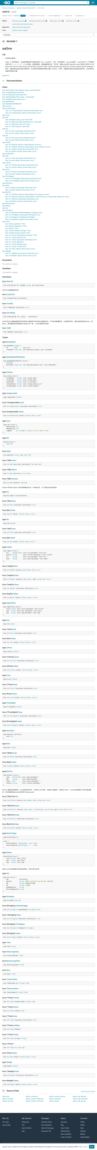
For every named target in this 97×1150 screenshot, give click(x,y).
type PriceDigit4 (8, 176)
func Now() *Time (11, 228)
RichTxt (9, 771)
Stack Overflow (26, 1128)
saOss (24, 570)
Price (8, 675)
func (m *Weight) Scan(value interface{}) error (21, 253)
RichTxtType (16, 777)
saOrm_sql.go (54, 1101)
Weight (9, 1062)
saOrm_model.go (32, 1096)
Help (23, 1131)
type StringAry (7, 210)
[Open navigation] (93, 3)
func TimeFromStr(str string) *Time (18, 231)
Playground (25, 1122)
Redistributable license (38, 21)
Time (20, 349)
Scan (22, 402)
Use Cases (5, 1122)
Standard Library (46, 1122)
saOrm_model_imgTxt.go (35, 1099)
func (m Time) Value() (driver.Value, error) (20, 249)
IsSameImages (22, 906)
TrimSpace (20, 924)
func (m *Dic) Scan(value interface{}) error (20, 131)
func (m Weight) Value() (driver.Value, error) (21, 255)
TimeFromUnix (12, 989)
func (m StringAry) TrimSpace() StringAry (20, 217)
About (63, 1118)
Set (7, 873)
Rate (8, 744)
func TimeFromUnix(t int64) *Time (17, 233)
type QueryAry (7, 183)
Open (8, 451)
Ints (7, 620)
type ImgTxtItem (8, 154)
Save (17, 575)
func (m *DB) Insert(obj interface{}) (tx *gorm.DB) (23, 122)
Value (21, 412)
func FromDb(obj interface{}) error (14, 95)
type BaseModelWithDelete (12, 104)
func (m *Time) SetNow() (14, 242)
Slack (82, 1128)
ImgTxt (9, 547)
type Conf (5, 115)
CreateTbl (10, 294)
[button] (13, 21)
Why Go (5, 1118)
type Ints (5, 156)
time (16, 349)
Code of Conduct (66, 1137)
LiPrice (9, 648)
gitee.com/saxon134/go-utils (26, 8)
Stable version (73, 21)
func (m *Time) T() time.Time (15, 246)
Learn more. (83, 1147)
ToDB (8, 328)
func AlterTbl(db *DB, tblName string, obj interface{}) (21, 90)
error (27, 307)
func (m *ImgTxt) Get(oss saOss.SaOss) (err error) (23, 144)
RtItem (9, 852)
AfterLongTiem (12, 952)
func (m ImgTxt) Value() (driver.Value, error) (20, 151)
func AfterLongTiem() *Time (15, 224)
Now (8, 970)
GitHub (82, 1125)
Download (64, 1122)
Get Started (26, 1118)
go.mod (20, 21)
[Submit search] (87, 2)
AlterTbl (9, 281)
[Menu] (48, 34)
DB (17, 285)
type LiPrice (6, 163)
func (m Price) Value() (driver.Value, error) (20, 174)
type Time (5, 222)
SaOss (29, 570)
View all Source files (87, 1091)
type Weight (6, 251)
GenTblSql (10, 313)
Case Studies (6, 1125)
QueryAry (10, 731)
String (15, 1034)
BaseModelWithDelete (15, 357)
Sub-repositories (46, 1125)
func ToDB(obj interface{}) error (13, 99)
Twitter (82, 1122)
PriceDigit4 (11, 703)
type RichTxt (6, 192)
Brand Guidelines (66, 1134)
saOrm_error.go (7, 1101)
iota (30, 843)
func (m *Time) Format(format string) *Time (21, 235)
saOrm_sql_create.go (80, 1099)
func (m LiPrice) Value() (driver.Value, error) (20, 167)
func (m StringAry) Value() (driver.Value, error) (21, 219)
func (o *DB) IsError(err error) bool (17, 124)
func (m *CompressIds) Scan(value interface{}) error (24, 110)
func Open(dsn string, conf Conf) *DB (18, 120)
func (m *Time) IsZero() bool (15, 237)
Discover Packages (8, 8)
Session (14, 479)
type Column (6, 106)
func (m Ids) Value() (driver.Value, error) (19, 140)
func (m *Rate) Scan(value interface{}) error (21, 188)
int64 (16, 347)
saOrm (39, 8)
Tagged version (57, 21)
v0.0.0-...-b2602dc (11, 15)
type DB (5, 117)
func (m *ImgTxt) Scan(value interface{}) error (21, 149)
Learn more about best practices (22, 24)
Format (16, 998)
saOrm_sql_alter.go (79, 1096)
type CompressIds (8, 108)
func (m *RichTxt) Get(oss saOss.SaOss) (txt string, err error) (27, 194)
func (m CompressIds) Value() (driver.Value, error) (23, 113)
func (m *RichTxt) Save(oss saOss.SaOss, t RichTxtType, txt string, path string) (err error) (37, 197)
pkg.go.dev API (46, 1131)
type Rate (5, 185)
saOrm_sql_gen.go (79, 1101)
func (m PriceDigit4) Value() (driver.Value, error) (22, 181)
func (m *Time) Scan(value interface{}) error (21, 240)
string (28, 285)
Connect (83, 1118)
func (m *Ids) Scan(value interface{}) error (20, 138)
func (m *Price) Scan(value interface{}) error (21, 172)
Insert (13, 460)
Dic (7, 492)
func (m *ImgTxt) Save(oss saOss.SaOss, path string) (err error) (28, 147)
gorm (8, 444)
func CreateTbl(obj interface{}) (13, 92)
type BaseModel (8, 101)
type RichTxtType (8, 203)
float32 (15, 651)
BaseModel (11, 342)
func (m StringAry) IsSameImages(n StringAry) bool (23, 212)
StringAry (10, 896)
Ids (7, 519)
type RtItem (6, 206)
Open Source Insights (21, 30)
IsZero (15, 1007)
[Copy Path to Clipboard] (43, 8)
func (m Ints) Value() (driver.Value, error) (19, 160)
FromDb (9, 304)
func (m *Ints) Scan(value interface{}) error (20, 158)
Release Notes (65, 1131)
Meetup (82, 1134)
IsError (14, 470)
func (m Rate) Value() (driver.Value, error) (20, 190)
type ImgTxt (6, 142)
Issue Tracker (65, 1128)
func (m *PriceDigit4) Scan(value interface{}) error (23, 178)
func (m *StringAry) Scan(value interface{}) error (22, 215)
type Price (6, 169)
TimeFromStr (11, 979)
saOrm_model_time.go (57, 1096)
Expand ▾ (5, 75)
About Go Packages (47, 1128)
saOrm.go (5, 1096)
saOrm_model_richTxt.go (35, 1101)
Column (9, 372)
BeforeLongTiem (13, 961)
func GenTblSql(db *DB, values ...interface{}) (18, 97)
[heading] (8, 2)
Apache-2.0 (57, 15)
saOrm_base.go (7, 1099)
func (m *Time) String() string (16, 244)
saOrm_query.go (55, 1099)
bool (29, 473)
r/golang (83, 1131)
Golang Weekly (85, 1137)
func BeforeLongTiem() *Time (16, 226)
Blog (62, 1125)
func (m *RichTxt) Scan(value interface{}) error (22, 199)
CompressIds (11, 393)
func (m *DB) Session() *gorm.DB (17, 126)
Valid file (19, 21)
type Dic (5, 129)
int (17, 426)
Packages (45, 1118)
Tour (23, 1125)
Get (16, 566)
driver (28, 415)
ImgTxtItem (18, 553)
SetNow (16, 1025)
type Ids (5, 135)
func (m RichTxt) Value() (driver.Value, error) (21, 201)
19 (68, 15)
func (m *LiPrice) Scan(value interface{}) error (21, 165)
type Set (5, 208)
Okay (92, 1147)
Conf (8, 421)
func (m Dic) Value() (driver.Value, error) (19, 133)
